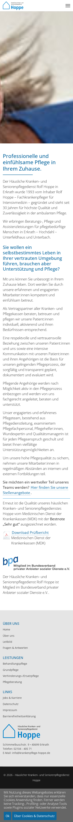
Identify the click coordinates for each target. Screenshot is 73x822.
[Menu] (68, 5)
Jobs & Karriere (12, 698)
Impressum (10, 710)
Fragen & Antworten (15, 648)
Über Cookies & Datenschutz (34, 816)
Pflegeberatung (12, 682)
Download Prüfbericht (30, 532)
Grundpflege (11, 670)
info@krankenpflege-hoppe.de (31, 753)
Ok (7, 816)
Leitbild (7, 641)
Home (6, 629)
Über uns (8, 635)
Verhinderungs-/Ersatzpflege (21, 676)
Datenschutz (11, 704)
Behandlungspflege (15, 663)
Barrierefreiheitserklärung (19, 716)
